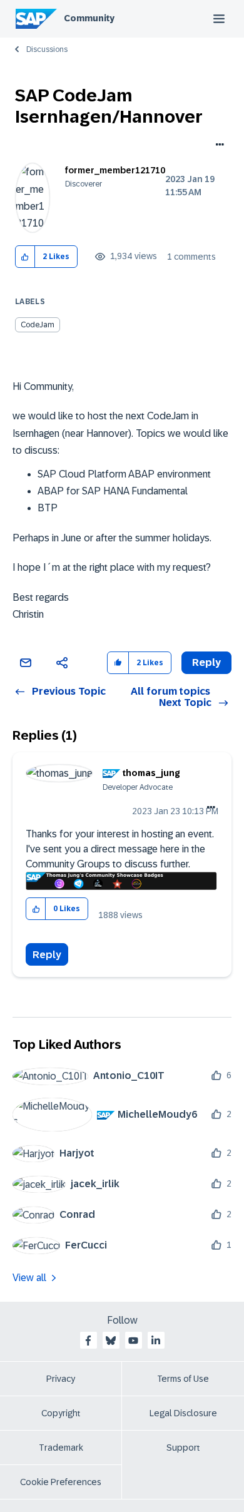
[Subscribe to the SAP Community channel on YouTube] (133, 1341)
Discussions (47, 49)
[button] (25, 257)
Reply (47, 954)
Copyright (61, 1413)
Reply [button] (206, 662)
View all (29, 1277)
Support (183, 1448)
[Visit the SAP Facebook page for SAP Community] (88, 1341)
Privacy (60, 1379)
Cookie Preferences (60, 1482)
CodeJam (37, 324)
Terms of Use (183, 1379)
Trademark (61, 1448)
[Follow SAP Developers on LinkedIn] (156, 1341)
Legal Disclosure (183, 1413)
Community (89, 18)
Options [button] (217, 146)
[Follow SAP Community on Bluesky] (111, 1341)
